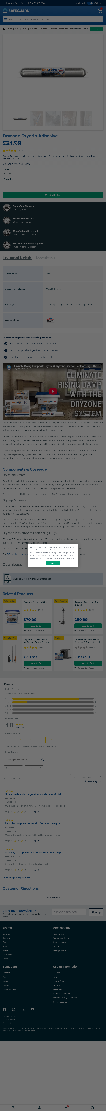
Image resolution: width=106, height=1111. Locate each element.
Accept (53, 563)
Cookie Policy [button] (62, 555)
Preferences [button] (69, 558)
